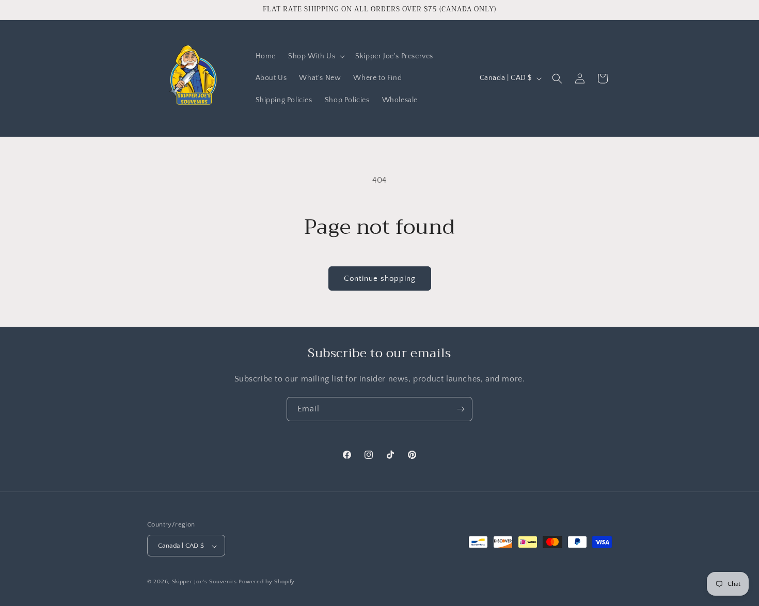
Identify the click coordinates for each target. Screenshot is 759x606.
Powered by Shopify (267, 582)
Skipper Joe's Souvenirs (204, 582)
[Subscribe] (460, 409)
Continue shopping (380, 278)
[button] (315, 56)
